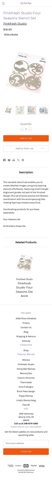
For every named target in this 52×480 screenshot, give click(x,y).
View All (26, 404)
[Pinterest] (23, 160)
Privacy (26, 323)
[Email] (9, 160)
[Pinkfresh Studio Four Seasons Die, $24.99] (24, 263)
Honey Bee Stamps (26, 369)
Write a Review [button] (11, 34)
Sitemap (26, 341)
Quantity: (26, 123)
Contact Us (26, 327)
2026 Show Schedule (26, 318)
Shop (26, 350)
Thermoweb (26, 382)
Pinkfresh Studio (26, 364)
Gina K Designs (26, 387)
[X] (18, 160)
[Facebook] (4, 160)
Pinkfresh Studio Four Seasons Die (24, 287)
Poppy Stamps (26, 395)
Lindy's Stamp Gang (26, 400)
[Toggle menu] (3, 3)
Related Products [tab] (26, 242)
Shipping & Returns (26, 336)
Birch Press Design (26, 391)
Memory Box (26, 373)
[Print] (13, 160)
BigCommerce (30, 470)
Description (26, 172)
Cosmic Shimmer (26, 378)
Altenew (26, 360)
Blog (26, 332)
